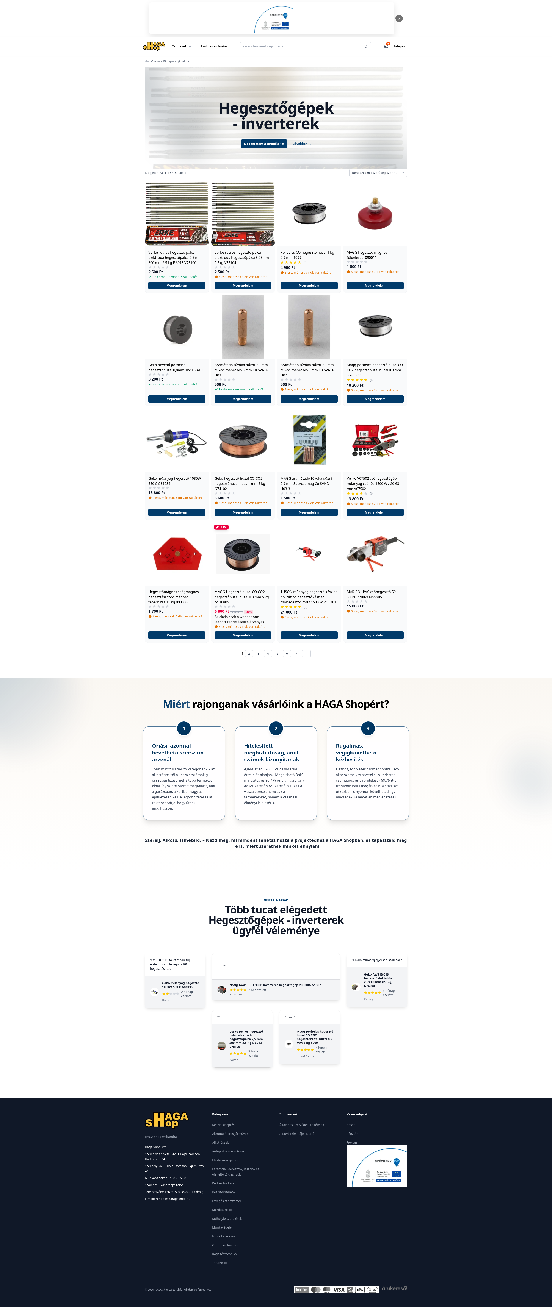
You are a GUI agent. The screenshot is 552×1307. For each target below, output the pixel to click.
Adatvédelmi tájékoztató (296, 1134)
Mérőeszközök (222, 1210)
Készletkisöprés (223, 1125)
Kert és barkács (223, 1183)
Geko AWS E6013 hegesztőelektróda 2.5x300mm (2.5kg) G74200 (378, 980)
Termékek (179, 46)
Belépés (401, 46)
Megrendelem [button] (176, 285)
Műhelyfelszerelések (227, 1218)
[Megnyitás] (271, 18)
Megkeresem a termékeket (264, 144)
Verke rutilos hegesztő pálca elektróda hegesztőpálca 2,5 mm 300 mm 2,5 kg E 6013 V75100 (246, 1039)
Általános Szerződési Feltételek (301, 1125)
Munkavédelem (223, 1227)
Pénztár (352, 1134)
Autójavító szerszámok (228, 1151)
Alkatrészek (220, 1142)
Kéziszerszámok (223, 1192)
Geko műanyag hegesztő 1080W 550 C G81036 (180, 985)
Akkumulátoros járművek (230, 1134)
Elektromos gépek (225, 1160)
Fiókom (352, 1142)
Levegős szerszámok (227, 1201)
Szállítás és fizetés (214, 46)
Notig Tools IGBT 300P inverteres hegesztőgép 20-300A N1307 (275, 985)
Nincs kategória (223, 1236)
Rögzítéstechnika (224, 1254)
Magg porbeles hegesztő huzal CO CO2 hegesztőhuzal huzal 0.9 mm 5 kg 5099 (315, 1037)
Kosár (351, 1125)
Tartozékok (219, 1263)
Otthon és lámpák (225, 1245)
